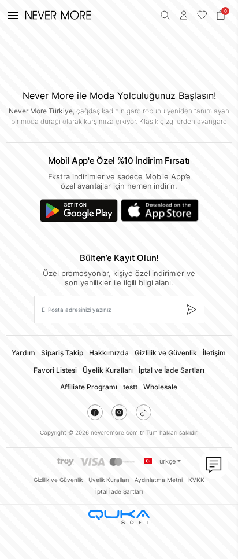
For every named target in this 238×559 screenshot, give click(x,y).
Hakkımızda (109, 352)
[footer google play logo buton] (79, 210)
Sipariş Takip (62, 352)
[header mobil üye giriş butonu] (184, 15)
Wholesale (160, 387)
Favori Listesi (55, 370)
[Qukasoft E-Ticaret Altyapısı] (119, 517)
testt (130, 387)
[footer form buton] (191, 309)
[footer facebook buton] (95, 412)
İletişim (214, 352)
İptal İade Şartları (119, 491)
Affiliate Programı (88, 387)
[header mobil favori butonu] (202, 15)
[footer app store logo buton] (160, 210)
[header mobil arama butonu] (165, 15)
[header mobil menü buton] (13, 15)
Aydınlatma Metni (159, 479)
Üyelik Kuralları (108, 370)
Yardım (23, 352)
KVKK (196, 479)
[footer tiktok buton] (143, 412)
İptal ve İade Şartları (171, 370)
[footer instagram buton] (119, 412)
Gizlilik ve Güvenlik (166, 352)
